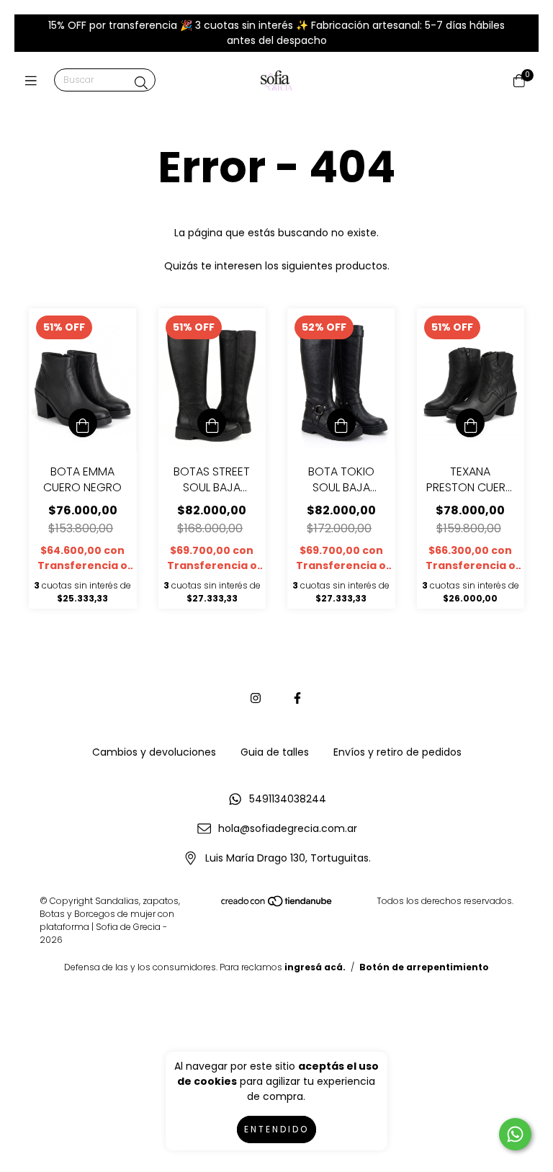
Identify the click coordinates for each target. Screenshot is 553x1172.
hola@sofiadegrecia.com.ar (287, 828)
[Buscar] (141, 83)
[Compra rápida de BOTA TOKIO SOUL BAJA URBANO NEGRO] (341, 422)
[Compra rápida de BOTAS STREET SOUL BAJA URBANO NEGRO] (211, 422)
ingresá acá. (315, 967)
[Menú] (34, 81)
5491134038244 (287, 799)
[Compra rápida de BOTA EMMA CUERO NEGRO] (82, 422)
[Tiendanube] (277, 904)
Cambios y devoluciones (154, 752)
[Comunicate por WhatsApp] (515, 1134)
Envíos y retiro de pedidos (397, 752)
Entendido (276, 1129)
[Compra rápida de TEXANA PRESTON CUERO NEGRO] (470, 422)
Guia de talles (274, 752)
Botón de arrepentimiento (424, 967)
